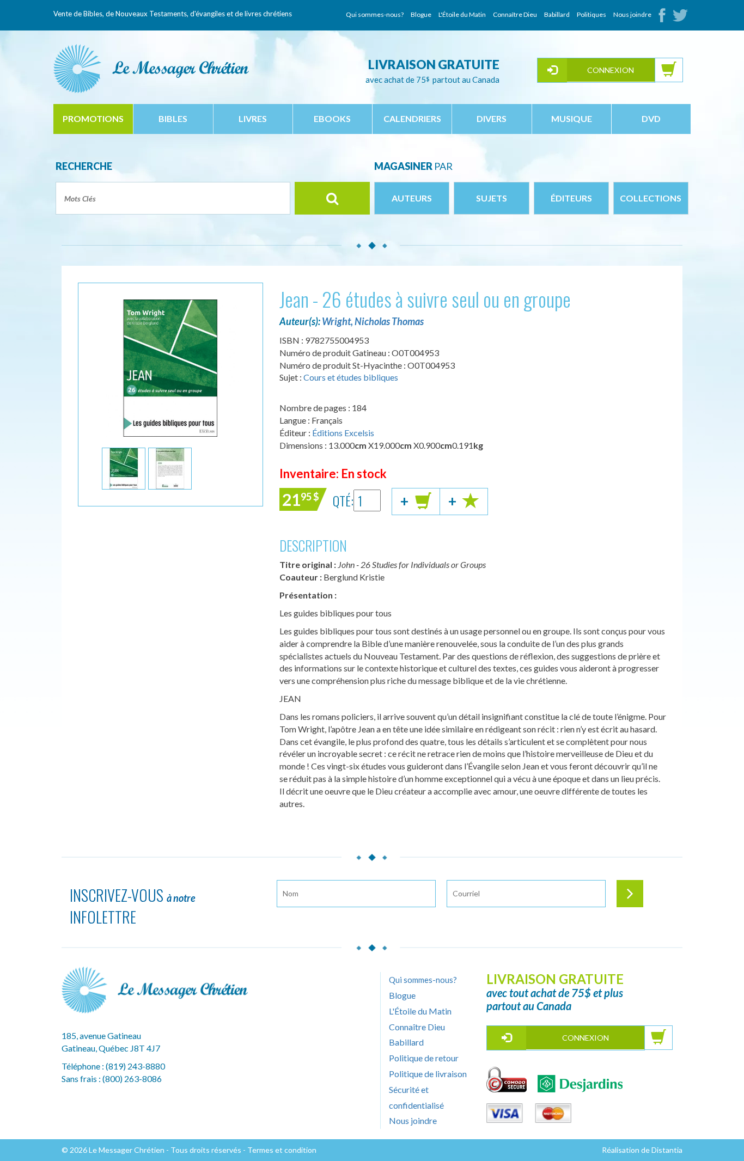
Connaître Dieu (515, 14)
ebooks (332, 118)
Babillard (557, 14)
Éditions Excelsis (343, 432)
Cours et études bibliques (350, 377)
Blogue (421, 14)
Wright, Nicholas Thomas (373, 321)
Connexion (610, 70)
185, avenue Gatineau (101, 1035)
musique (571, 118)
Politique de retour (424, 1058)
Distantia (666, 1149)
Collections (650, 198)
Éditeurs (571, 198)
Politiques (591, 14)
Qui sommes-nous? (375, 14)
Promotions (93, 118)
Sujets (491, 198)
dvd (651, 118)
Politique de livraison (428, 1073)
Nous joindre (632, 14)
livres (253, 118)
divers (492, 118)
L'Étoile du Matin (462, 14)
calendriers (412, 118)
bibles (172, 118)
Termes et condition (281, 1149)
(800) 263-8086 (132, 1078)
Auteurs (412, 198)
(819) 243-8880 (135, 1066)
